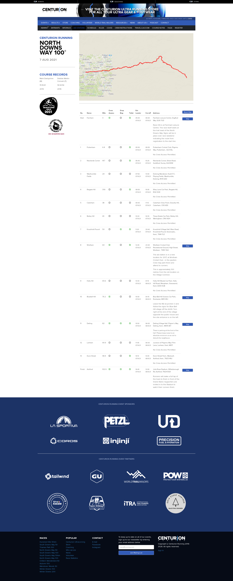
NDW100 (44, 27)
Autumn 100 (45, 563)
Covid (109, 28)
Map (187, 119)
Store (65, 23)
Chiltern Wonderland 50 (49, 561)
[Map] (136, 67)
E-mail (94, 542)
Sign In (161, 550)
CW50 (190, 19)
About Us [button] (142, 23)
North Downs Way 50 (48, 550)
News (132, 23)
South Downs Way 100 (49, 553)
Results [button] (55, 23)
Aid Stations (79, 28)
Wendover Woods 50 (48, 566)
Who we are (71, 550)
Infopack (66, 28)
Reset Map (187, 112)
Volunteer (87, 23)
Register (179, 28)
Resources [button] (121, 23)
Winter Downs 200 (47, 571)
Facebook (96, 544)
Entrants (55, 28)
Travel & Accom (142, 28)
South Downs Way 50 (49, 544)
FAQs (170, 28)
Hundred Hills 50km (48, 542)
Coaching (75, 23)
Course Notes (158, 28)
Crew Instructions (123, 28)
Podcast (154, 23)
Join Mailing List (136, 553)
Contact (165, 23)
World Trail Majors (104, 23)
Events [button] (44, 23)
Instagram (96, 547)
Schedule (91, 28)
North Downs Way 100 (49, 558)
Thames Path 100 (47, 547)
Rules (101, 28)
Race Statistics (72, 558)
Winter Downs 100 (47, 569)
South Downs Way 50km (50, 555)
